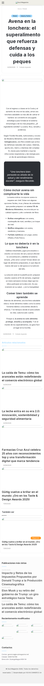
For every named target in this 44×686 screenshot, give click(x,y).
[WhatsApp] (28, 678)
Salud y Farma (26, 16)
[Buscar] (41, 3)
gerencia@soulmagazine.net (18, 654)
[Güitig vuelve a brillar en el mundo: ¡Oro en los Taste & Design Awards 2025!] (22, 478)
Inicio (19, 9)
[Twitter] (0, 685)
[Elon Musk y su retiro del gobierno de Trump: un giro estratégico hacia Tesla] (36, 627)
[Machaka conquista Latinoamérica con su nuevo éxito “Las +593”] (7, 627)
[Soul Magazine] (22, 3)
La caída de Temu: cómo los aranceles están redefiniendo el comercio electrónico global (22, 376)
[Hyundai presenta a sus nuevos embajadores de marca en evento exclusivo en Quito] (36, 633)
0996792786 (12, 657)
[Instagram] (22, 678)
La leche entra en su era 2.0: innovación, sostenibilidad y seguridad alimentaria (21, 415)
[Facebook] (16, 678)
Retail (25, 9)
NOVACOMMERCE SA (34, 672)
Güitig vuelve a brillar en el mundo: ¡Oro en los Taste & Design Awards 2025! (20, 495)
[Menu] (3, 3)
